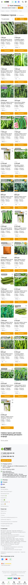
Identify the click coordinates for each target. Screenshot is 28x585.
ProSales (11, 575)
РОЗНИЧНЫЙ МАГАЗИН (7, 523)
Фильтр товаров (22, 19)
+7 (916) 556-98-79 (7, 456)
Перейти (20, 7)
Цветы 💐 (3, 504)
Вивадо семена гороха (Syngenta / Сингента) (7, 323)
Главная (2, 11)
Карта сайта (14, 574)
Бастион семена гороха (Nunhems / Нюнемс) (20, 323)
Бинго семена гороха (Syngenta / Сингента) (6, 228)
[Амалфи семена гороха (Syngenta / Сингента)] (7, 279)
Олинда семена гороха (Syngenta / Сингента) (20, 134)
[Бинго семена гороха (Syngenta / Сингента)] (7, 216)
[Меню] (2, 2)
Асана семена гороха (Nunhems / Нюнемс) (6, 134)
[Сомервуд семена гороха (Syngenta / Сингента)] (20, 28)
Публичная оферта (6, 519)
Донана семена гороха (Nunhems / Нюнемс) (7, 260)
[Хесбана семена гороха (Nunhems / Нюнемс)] (20, 279)
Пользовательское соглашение (9, 521)
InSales (22, 575)
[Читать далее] (4, 440)
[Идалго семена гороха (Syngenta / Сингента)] (20, 216)
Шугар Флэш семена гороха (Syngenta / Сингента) (19, 103)
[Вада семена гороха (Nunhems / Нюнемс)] (20, 248)
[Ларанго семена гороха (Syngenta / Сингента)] (7, 405)
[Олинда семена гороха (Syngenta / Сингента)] (20, 122)
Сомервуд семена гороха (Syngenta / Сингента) (19, 40)
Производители (5, 493)
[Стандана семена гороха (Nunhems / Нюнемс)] (20, 342)
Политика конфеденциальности (9, 517)
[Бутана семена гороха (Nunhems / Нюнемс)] (7, 342)
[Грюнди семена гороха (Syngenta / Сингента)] (7, 59)
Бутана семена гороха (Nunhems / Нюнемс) (7, 354)
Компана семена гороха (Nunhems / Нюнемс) (7, 385)
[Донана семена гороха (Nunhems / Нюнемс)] (7, 248)
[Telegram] (15, 1)
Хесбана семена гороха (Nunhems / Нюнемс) (20, 291)
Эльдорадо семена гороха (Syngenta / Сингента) (6, 165)
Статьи (2, 515)
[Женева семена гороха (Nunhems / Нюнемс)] (7, 185)
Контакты (3, 513)
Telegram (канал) (5, 525)
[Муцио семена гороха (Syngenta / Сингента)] (20, 59)
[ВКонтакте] (2, 559)
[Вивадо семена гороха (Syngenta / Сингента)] (7, 311)
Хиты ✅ (3, 499)
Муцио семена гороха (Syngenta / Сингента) (20, 71)
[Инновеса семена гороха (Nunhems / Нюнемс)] (20, 154)
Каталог (7, 11)
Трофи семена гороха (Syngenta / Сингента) (20, 385)
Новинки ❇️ (4, 495)
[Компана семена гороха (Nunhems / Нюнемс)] (7, 374)
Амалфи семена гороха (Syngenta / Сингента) (7, 291)
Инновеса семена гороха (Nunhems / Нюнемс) (19, 165)
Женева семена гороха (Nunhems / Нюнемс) (7, 197)
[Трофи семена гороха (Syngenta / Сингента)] (20, 374)
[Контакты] (25, 2)
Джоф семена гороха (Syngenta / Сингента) (6, 40)
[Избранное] (12, 23)
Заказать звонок (6, 460)
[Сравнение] (12, 25)
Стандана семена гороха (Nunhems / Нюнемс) (19, 354)
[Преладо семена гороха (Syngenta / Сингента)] (7, 91)
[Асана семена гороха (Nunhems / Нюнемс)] (7, 122)
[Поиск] (22, 2)
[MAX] (18, 1)
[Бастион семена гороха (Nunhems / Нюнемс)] (20, 311)
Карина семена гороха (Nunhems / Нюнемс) (20, 197)
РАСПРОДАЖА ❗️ (5, 502)
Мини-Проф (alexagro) (6, 491)
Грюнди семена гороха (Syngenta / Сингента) (7, 71)
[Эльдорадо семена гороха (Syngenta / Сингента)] (7, 154)
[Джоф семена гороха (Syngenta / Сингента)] (7, 28)
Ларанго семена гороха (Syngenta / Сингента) (7, 417)
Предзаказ (7, 50)
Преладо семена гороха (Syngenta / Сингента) (7, 103)
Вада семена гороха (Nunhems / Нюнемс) (19, 260)
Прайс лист (4, 511)
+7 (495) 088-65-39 (7, 453)
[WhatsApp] (12, 1)
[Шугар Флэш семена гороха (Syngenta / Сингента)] (20, 91)
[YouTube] (6, 559)
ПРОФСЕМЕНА (14, 11)
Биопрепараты (4, 506)
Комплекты (3, 497)
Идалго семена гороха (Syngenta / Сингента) (20, 228)
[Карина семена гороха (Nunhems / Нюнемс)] (20, 185)
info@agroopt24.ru (7, 464)
